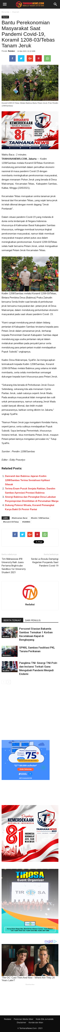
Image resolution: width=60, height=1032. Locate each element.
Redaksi (11, 51)
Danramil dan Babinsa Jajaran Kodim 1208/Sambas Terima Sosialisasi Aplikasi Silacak (27, 480)
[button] (55, 4)
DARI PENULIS (32, 620)
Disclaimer (21, 1022)
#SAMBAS (26, 522)
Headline (6, 636)
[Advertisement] (30, 711)
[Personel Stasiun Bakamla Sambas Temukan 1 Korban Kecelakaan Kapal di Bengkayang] (10, 632)
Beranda (5, 12)
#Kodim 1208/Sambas (40, 518)
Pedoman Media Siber (23, 1019)
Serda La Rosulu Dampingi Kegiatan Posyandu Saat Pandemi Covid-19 (44, 562)
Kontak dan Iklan (36, 1022)
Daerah (15, 12)
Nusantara (7, 655)
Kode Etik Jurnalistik (44, 1019)
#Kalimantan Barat (19, 518)
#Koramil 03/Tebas (11, 522)
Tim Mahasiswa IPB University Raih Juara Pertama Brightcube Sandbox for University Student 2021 (14, 566)
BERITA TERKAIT (12, 620)
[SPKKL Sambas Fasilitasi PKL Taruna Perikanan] (10, 651)
